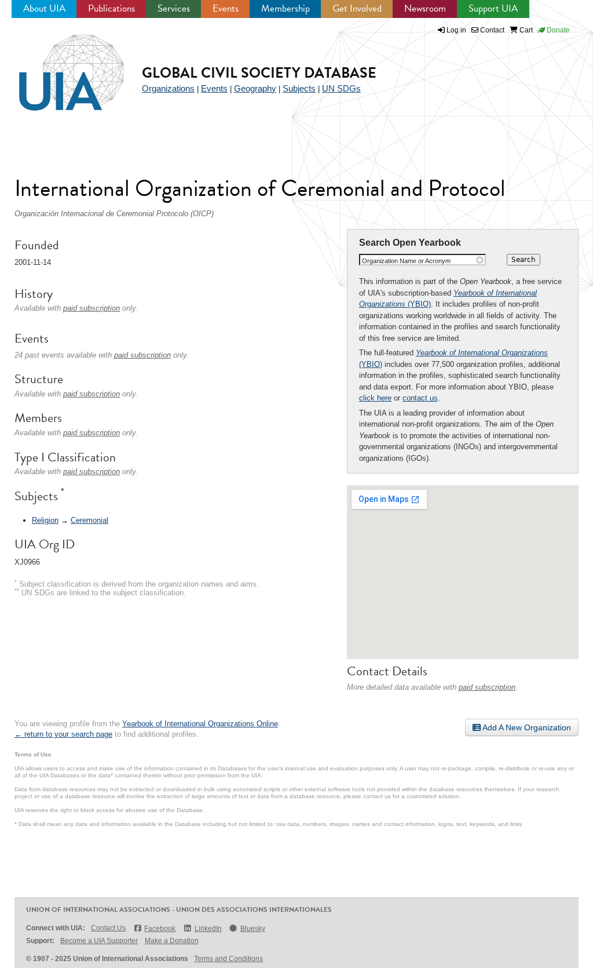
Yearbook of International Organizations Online (200, 723)
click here (375, 398)
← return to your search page (63, 734)
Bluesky (252, 929)
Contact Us (108, 928)
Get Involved (357, 8)
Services (174, 8)
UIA (57, 66)
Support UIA (493, 8)
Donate (557, 30)
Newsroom (425, 8)
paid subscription (487, 687)
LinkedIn (208, 929)
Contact (491, 30)
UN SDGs (341, 88)
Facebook (159, 929)
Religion (45, 520)
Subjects (299, 88)
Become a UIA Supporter (99, 941)
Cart (525, 30)
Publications (111, 8)
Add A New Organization (526, 727)
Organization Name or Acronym (406, 260)
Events (226, 8)
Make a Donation (172, 941)
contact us (420, 398)
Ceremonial (89, 520)
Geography (255, 88)
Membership (285, 8)
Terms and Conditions (228, 959)
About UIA (44, 8)
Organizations (168, 88)
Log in (456, 30)
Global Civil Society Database (259, 72)
